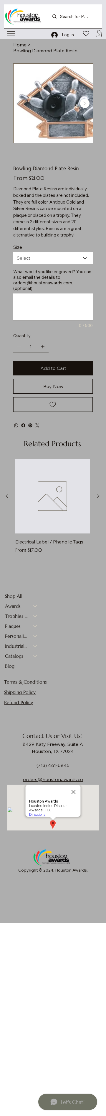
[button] (99, 33)
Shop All (13, 596)
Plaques (13, 626)
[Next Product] (98, 495)
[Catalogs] (35, 656)
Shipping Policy (20, 692)
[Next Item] (85, 103)
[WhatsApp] (16, 425)
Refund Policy (18, 702)
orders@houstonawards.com (42, 283)
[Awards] (35, 606)
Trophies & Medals (16, 616)
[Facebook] (23, 425)
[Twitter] (37, 425)
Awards (13, 606)
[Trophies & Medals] (35, 616)
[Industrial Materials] (35, 646)
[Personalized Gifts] (35, 636)
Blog (9, 666)
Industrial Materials (16, 646)
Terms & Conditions (25, 682)
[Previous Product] (6, 495)
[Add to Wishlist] (53, 404)
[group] (52, 510)
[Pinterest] (30, 425)
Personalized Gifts (16, 636)
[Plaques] (35, 626)
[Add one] (43, 347)
